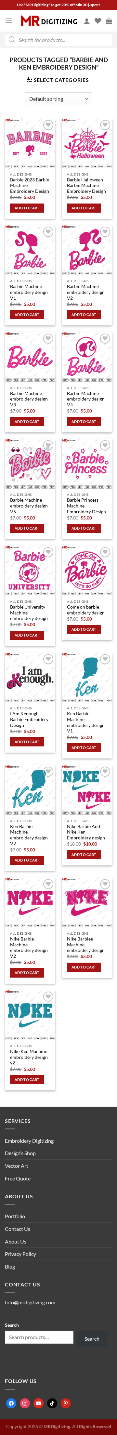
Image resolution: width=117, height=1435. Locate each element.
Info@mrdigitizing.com (30, 1302)
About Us (15, 1241)
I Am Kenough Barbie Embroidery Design (29, 719)
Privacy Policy (20, 1254)
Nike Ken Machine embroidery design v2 (29, 1057)
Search (12, 1325)
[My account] (87, 21)
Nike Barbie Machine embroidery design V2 (29, 947)
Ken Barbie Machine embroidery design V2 (29, 835)
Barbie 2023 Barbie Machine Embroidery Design (29, 185)
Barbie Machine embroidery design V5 (29, 505)
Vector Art (16, 1166)
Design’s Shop (20, 1153)
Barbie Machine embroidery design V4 (86, 399)
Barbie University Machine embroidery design (29, 612)
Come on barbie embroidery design (86, 609)
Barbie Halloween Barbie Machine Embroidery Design (86, 185)
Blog (10, 1266)
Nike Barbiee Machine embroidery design (86, 944)
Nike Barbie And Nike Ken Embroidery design (86, 832)
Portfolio (15, 1216)
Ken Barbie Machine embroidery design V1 (86, 722)
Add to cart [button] (27, 208)
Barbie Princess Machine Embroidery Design (86, 505)
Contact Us (17, 1229)
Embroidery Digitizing (29, 1141)
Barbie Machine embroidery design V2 (86, 292)
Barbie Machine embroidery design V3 (29, 399)
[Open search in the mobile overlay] (58, 39)
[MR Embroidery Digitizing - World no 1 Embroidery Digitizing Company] (49, 20)
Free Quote (18, 1178)
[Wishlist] (98, 21)
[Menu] (9, 21)
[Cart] (109, 21)
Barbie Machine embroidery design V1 (29, 292)
